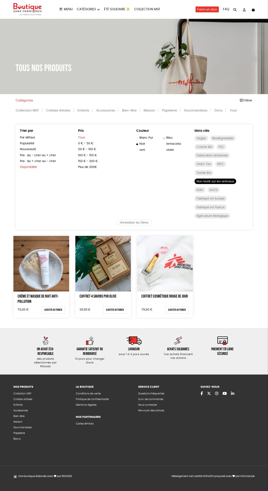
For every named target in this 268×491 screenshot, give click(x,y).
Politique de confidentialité (92, 399)
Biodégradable (222, 138)
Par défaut (27, 137)
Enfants (83, 110)
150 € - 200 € (88, 161)
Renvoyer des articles (151, 410)
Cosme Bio (204, 147)
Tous (81, 137)
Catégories (86, 9)
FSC (221, 147)
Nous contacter (147, 405)
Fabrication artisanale (212, 155)
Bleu (169, 137)
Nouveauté (28, 149)
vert (142, 149)
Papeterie (169, 110)
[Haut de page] (259, 474)
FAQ (226, 9)
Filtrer (247, 100)
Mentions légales (86, 405)
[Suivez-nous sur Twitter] (209, 394)
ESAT (200, 190)
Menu (68, 9)
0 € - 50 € (85, 143)
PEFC (220, 164)
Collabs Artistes (58, 110)
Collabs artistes (22, 399)
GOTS (214, 190)
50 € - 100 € (87, 149)
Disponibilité (28, 167)
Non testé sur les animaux (215, 181)
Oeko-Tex (204, 164)
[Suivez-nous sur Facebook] (202, 394)
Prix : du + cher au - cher (38, 161)
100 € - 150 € (87, 155)
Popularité (27, 143)
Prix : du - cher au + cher (38, 155)
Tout (233, 110)
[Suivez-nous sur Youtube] (225, 394)
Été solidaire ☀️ (117, 9)
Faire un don (207, 9)
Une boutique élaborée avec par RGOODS (45, 476)
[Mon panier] (253, 9)
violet (170, 149)
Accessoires (105, 110)
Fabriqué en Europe (211, 198)
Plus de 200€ (87, 167)
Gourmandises (195, 110)
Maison (149, 110)
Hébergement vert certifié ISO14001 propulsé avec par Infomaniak (213, 476)
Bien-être (129, 110)
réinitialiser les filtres (134, 222)
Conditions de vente (88, 393)
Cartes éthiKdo (85, 423)
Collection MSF (147, 9)
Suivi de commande (150, 399)
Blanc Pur (146, 137)
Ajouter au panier (53, 309)
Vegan (201, 138)
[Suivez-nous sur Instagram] (216, 394)
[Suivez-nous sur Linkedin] (232, 394)
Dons (218, 110)
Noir (142, 143)
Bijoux (17, 438)
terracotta (173, 143)
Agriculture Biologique (212, 216)
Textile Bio (204, 172)
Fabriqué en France (211, 207)
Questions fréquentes (151, 393)
